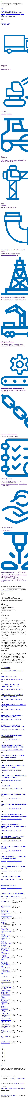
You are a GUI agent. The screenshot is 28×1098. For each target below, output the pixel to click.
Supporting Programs (18, 12)
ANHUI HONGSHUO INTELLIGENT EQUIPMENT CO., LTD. (5, 963)
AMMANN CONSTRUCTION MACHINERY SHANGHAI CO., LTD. (5, 936)
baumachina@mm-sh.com (18, 1083)
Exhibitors (6, 12)
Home (2, 12)
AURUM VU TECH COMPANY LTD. (6, 1042)
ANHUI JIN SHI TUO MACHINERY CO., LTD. (6, 987)
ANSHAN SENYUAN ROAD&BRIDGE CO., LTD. (5, 924)
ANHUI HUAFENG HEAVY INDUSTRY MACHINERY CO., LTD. (6, 1020)
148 (4, 1061)
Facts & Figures (8, 1088)
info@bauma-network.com (18, 1078)
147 (4, 1060)
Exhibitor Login (11, 11)
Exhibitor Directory (8, 590)
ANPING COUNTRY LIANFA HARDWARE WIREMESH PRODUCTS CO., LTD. (6, 1001)
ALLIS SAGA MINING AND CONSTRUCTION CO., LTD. (5, 912)
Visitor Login (4, 11)
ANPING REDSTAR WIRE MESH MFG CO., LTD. (6, 1015)
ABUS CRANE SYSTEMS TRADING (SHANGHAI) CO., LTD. (6, 956)
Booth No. (3, 604)
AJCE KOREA (4, 976)
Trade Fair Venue (16, 1088)
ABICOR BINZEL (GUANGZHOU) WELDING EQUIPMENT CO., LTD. (5, 949)
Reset (12, 607)
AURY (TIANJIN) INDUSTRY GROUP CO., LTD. (6, 1026)
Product (11, 12)
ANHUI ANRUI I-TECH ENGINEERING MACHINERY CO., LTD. (6, 970)
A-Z (2, 603)
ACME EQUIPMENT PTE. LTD (6, 1032)
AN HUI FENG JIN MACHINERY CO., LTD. (6, 982)
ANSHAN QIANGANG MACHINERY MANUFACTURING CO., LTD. (6, 1009)
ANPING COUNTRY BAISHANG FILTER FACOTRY (6, 943)
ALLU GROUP (5, 901)
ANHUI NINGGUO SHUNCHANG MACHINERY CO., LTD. (6, 930)
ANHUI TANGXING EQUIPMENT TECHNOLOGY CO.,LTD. (6, 918)
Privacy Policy (12, 1095)
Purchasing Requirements (7, 14)
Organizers (6, 1090)
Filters (2, 608)
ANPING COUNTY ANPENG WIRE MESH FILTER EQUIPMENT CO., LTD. (6, 993)
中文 (2, 8)
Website (2, 1088)
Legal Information (5, 1095)
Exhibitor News (16, 14)
